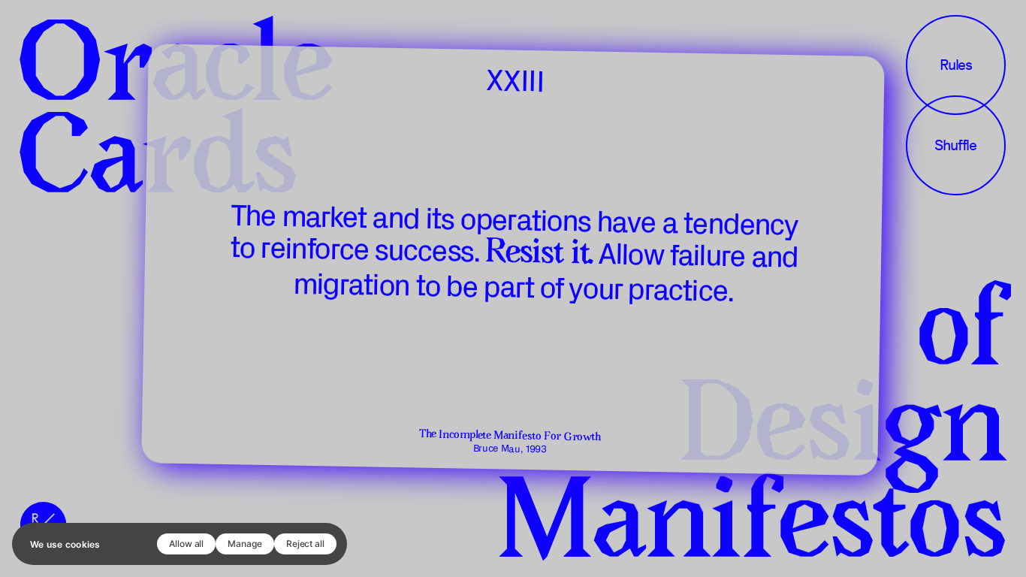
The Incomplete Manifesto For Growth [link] (510, 436)
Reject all (305, 543)
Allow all (186, 543)
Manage (245, 543)
